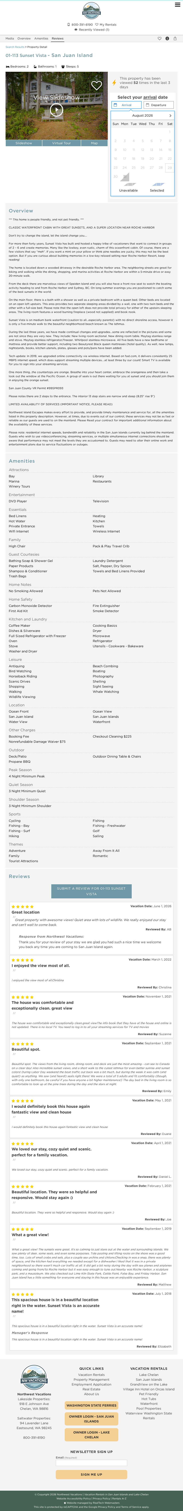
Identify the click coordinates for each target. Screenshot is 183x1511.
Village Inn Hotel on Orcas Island (149, 1389)
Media (10, 38)
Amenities (41, 38)
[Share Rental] (174, 38)
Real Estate (91, 1389)
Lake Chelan (149, 1375)
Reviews (57, 38)
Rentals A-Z (119, 1498)
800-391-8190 (34, 1437)
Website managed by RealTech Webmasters (93, 1502)
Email (66, 1457)
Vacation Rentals (91, 1375)
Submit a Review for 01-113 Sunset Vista (91, 891)
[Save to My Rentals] (159, 38)
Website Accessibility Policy (73, 1498)
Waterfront (149, 1404)
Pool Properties (148, 1408)
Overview (24, 38)
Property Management (91, 1379)
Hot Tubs (149, 1399)
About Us (91, 1394)
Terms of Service (131, 1506)
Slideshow (24, 143)
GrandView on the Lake (148, 1384)
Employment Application (91, 1384)
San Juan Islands (149, 1379)
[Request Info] (167, 38)
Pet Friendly (149, 1394)
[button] (177, 19)
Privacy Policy (101, 1498)
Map (94, 143)
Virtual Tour (61, 143)
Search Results (15, 46)
